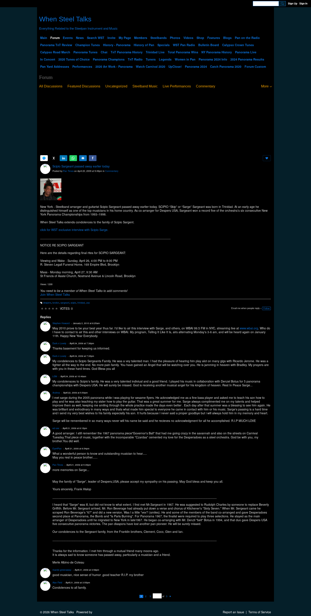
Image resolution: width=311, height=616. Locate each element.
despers (47, 302)
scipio (73, 302)
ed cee (55, 428)
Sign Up (292, 3)
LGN (54, 376)
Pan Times (68, 171)
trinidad (81, 302)
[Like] (267, 158)
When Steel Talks (65, 19)
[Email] (83, 158)
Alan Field (57, 582)
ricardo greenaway (61, 569)
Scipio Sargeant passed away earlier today (81, 166)
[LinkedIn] (63, 158)
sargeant (65, 302)
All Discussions (50, 86)
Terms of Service (259, 612)
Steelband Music (145, 86)
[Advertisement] (155, 122)
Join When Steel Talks (55, 294)
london (55, 302)
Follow (266, 308)
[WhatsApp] (73, 158)
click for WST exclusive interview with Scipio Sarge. (74, 230)
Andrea (56, 392)
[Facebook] (92, 158)
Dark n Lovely (59, 343)
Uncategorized (116, 86)
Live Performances (177, 86)
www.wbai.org (249, 328)
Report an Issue (233, 612)
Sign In (303, 3)
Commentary (205, 86)
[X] (54, 158)
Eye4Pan (57, 448)
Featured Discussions (83, 86)
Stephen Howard (61, 323)
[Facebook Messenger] (44, 158)
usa (88, 302)
